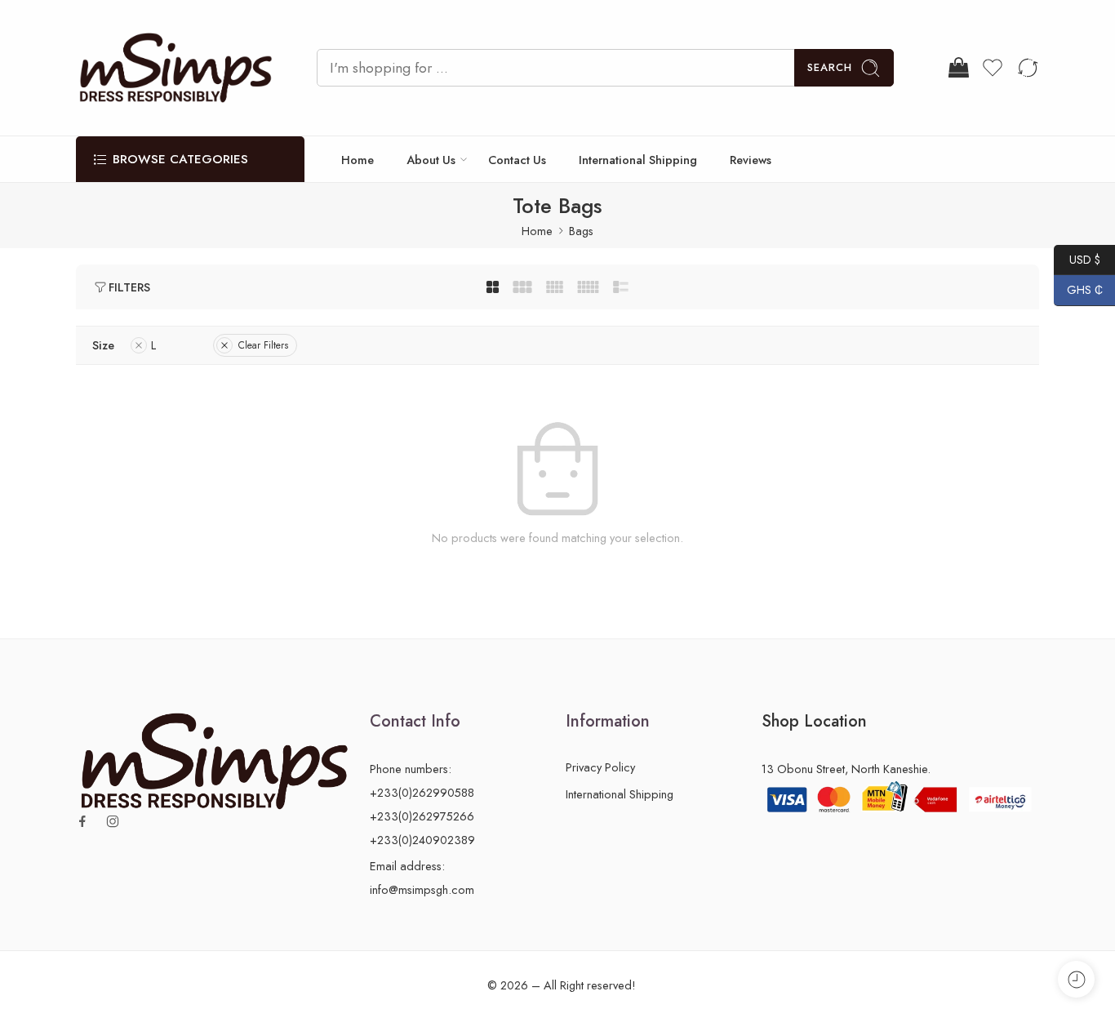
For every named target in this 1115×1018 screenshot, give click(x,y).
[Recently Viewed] (1076, 979)
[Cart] (957, 67)
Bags (581, 230)
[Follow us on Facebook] (82, 821)
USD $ (1077, 259)
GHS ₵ (1078, 290)
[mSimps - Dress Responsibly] (176, 68)
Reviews (750, 159)
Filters (129, 287)
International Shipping (638, 159)
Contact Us (517, 159)
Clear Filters (263, 345)
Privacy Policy (600, 767)
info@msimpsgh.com (422, 889)
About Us (430, 159)
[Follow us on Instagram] (112, 821)
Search (829, 67)
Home (357, 159)
